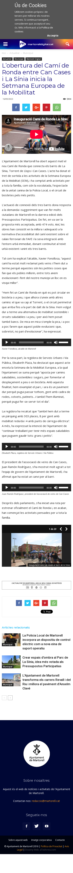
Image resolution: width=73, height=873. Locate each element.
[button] (68, 44)
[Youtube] (46, 826)
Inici (4, 53)
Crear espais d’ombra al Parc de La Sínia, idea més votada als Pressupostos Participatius (45, 662)
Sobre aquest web (18, 840)
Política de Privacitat (51, 846)
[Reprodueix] (7, 342)
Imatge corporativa (41, 840)
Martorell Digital (34, 59)
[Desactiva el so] (56, 342)
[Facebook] (26, 826)
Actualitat (7, 59)
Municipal (19, 59)
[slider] (64, 342)
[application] (36, 342)
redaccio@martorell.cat (46, 801)
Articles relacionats (16, 627)
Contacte (60, 840)
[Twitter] (36, 826)
